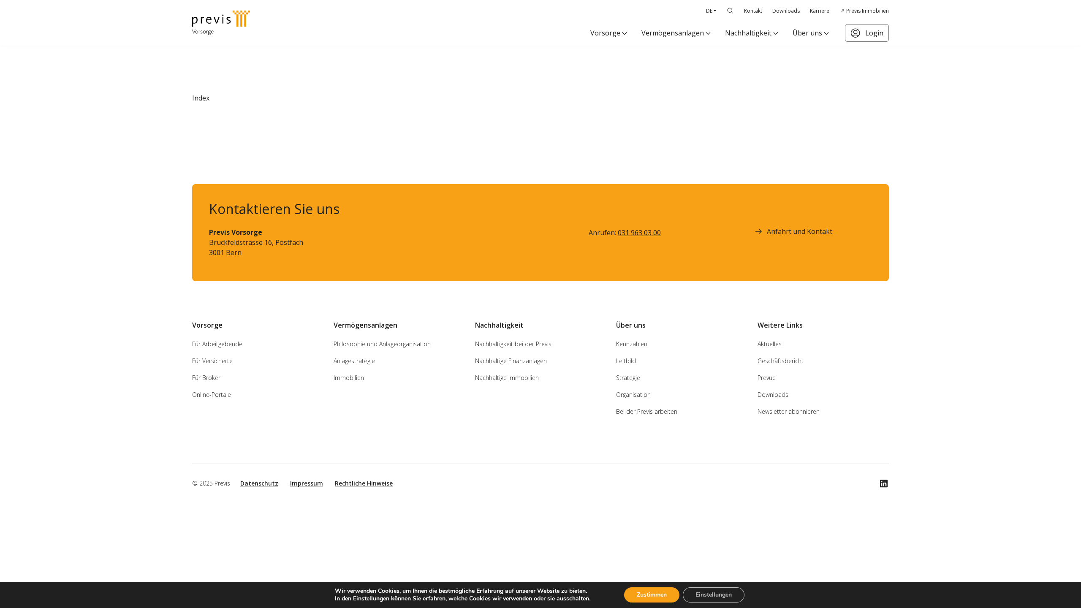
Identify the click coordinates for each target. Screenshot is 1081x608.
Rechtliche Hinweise (364, 483)
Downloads (786, 10)
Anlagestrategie (354, 361)
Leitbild (626, 361)
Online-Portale (211, 395)
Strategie (628, 378)
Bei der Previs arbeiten (646, 411)
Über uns (807, 33)
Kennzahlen (631, 344)
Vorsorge (605, 33)
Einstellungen (713, 595)
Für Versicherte (212, 361)
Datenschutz (259, 483)
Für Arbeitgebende (217, 344)
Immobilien (349, 378)
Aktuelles (770, 344)
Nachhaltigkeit (748, 33)
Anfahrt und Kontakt (799, 231)
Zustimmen (652, 595)
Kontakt (753, 10)
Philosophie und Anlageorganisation (382, 344)
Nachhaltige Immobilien (507, 378)
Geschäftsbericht (781, 361)
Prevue (767, 378)
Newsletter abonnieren (789, 411)
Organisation (633, 395)
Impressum (306, 483)
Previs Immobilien (867, 10)
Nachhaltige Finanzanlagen (511, 361)
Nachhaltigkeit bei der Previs (513, 344)
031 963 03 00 (639, 232)
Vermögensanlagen (672, 33)
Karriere (819, 10)
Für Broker (206, 378)
